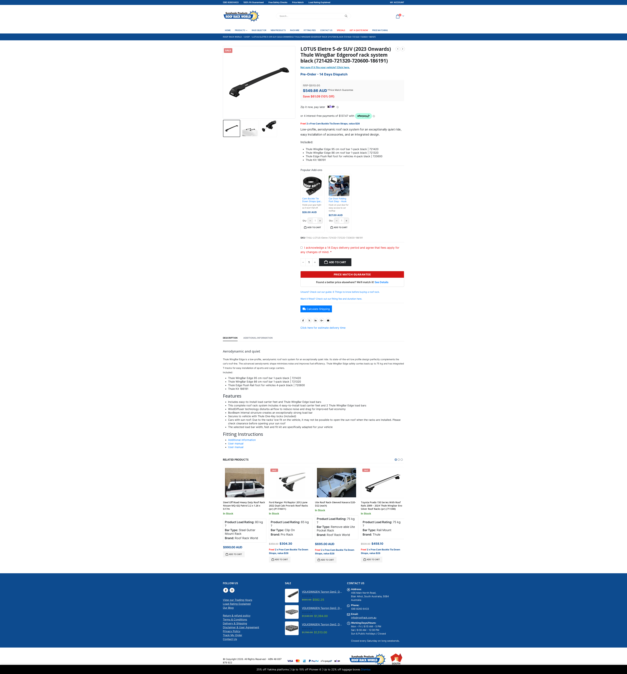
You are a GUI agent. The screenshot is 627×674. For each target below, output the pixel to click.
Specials (341, 30)
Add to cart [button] (314, 227)
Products (240, 30)
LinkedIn (315, 320)
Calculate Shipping (318, 309)
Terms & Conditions (235, 619)
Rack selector (259, 30)
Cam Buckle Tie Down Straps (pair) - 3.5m (312, 200)
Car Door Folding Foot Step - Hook (337, 200)
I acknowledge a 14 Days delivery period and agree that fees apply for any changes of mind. (349, 250)
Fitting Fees (310, 30)
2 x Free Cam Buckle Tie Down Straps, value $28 (333, 123)
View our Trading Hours (237, 600)
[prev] (397, 49)
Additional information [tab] (258, 338)
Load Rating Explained (237, 603)
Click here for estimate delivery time (323, 327)
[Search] (346, 16)
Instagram (232, 590)
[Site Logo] (241, 16)
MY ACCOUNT (397, 2)
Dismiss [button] (365, 669)
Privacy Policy (231, 631)
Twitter (309, 320)
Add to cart (337, 262)
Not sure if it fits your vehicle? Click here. (325, 67)
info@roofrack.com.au (363, 617)
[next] (402, 49)
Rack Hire (294, 30)
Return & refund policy (236, 615)
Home (228, 30)
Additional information (242, 439)
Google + (321, 320)
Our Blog (228, 607)
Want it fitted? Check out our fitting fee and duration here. (331, 298)
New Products (278, 30)
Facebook (303, 320)
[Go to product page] (244, 482)
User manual (235, 443)
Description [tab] (230, 338)
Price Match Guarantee (341, 90)
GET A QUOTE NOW (359, 30)
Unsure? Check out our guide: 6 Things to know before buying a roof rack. (340, 291)
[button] (223, 82)
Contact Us (326, 30)
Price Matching (380, 30)
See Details (381, 282)
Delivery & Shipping (235, 623)
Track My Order (232, 635)
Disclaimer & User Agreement (241, 627)
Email (328, 320)
